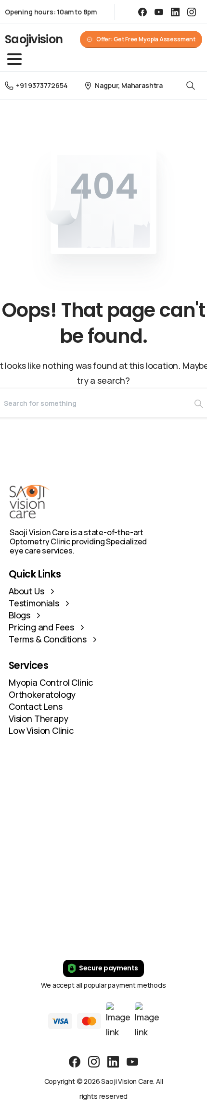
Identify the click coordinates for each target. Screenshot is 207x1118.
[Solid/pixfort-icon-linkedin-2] (113, 1061)
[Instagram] (191, 12)
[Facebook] (142, 12)
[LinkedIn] (175, 12)
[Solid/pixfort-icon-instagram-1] (94, 1061)
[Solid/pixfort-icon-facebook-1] (74, 1061)
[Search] (190, 85)
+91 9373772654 (41, 85)
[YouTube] (159, 12)
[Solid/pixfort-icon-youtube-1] (132, 1061)
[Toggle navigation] (14, 59)
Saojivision (34, 39)
